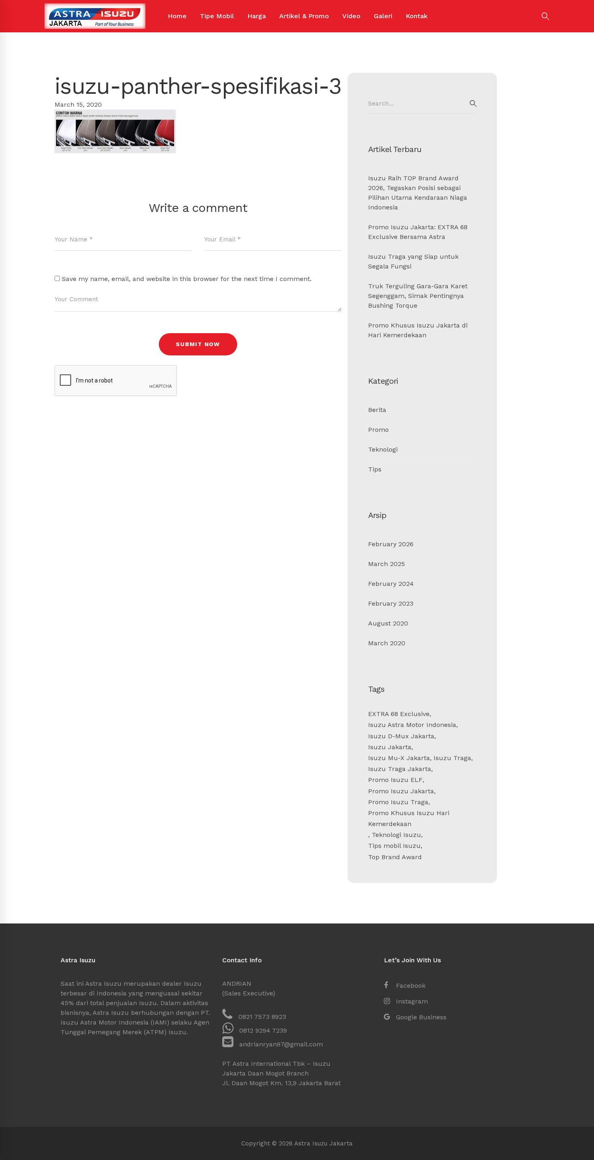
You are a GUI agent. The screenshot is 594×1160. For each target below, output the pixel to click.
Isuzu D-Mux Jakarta (401, 736)
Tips (374, 469)
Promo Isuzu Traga (398, 802)
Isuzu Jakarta (389, 747)
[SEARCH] (473, 103)
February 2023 (390, 603)
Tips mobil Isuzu (394, 845)
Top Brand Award (395, 857)
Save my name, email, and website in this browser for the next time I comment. (187, 279)
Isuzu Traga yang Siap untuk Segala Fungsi (413, 261)
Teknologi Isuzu (396, 835)
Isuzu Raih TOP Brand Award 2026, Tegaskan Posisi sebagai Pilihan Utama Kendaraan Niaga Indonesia (417, 192)
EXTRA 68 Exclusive (399, 714)
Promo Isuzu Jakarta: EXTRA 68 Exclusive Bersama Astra (418, 232)
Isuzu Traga (452, 758)
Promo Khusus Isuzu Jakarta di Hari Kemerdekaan (418, 330)
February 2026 (390, 544)
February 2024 (391, 583)
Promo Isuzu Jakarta (401, 791)
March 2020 (386, 643)
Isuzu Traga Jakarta (399, 769)
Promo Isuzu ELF (395, 780)
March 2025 (386, 564)
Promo (378, 429)
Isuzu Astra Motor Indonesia (412, 725)
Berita (377, 410)
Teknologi (383, 449)
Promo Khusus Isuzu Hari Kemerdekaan (408, 818)
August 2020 (388, 623)
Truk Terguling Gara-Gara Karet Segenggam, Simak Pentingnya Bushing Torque (418, 295)
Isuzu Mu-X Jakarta (399, 758)
